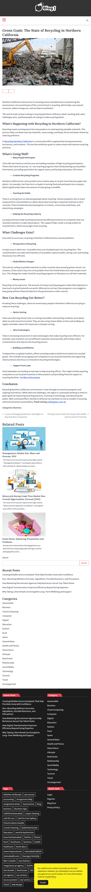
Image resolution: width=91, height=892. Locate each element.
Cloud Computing (10, 611)
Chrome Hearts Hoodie (13, 823)
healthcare (8, 846)
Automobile (7, 603)
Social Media (8, 667)
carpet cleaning (32, 813)
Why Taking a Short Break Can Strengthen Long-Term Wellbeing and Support (36, 592)
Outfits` (30, 865)
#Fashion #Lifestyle (12, 794)
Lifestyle (6, 654)
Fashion (5, 628)
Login (49, 794)
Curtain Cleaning (11, 828)
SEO (32, 870)
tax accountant (10, 880)
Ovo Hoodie (8, 870)
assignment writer (11, 804)
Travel (5, 680)
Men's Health (9, 861)
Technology (7, 671)
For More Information (30, 377)
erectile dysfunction (25, 832)
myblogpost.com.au (56, 402)
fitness (37, 837)
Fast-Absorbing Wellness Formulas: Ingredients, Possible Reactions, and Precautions (40, 579)
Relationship (8, 663)
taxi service (25, 880)
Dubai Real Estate (29, 828)
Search (5, 557)
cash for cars (9, 818)
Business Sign (20, 809)
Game (5, 637)
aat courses (29, 794)
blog (39, 804)
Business (17, 408)
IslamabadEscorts (11, 856)
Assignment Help (24, 799)
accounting (8, 799)
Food (4, 633)
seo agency (8, 875)
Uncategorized (9, 684)
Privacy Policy (53, 807)
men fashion (24, 861)
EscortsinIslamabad (12, 837)
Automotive (28, 804)
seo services (21, 875)
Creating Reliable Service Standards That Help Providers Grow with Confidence (37, 574)
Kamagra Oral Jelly (31, 856)
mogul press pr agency (13, 865)
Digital (5, 620)
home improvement (12, 851)
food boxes (16, 842)
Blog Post (51, 803)
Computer (7, 616)
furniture (27, 842)
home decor (21, 846)
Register (51, 799)
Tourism (6, 675)
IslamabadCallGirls (33, 851)
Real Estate (7, 658)
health (37, 842)
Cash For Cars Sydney (26, 818)
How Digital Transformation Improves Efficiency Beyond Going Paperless (35, 587)
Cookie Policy (50, 877)
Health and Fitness (10, 646)
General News (8, 641)
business (7, 809)
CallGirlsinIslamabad (12, 813)
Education (7, 624)
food (5, 842)
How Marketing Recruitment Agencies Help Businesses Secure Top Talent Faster (38, 583)
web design (17, 884)
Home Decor (8, 650)
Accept (43, 882)
